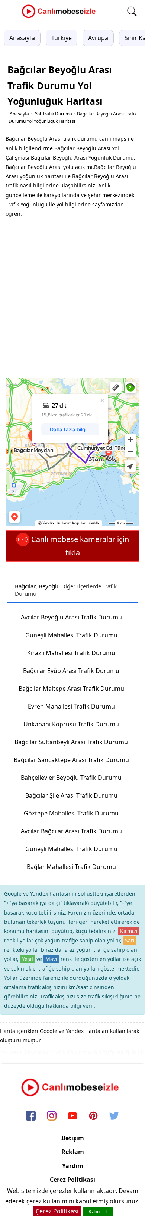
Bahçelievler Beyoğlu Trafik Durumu (71, 777)
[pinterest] (93, 1116)
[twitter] (114, 1116)
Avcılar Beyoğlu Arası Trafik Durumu (71, 617)
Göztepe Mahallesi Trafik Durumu (71, 813)
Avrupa (98, 38)
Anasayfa (22, 38)
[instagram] (52, 1116)
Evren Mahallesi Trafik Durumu (71, 706)
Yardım (72, 1166)
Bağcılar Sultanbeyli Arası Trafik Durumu (71, 742)
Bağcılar (25, 586)
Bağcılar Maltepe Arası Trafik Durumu (71, 688)
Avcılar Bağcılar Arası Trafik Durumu (71, 831)
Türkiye (61, 38)
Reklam (72, 1152)
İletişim (72, 1138)
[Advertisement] (72, 298)
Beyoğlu (49, 586)
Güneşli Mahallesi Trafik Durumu (71, 635)
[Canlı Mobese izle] (60, 17)
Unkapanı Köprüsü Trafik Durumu (71, 724)
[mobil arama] (132, 11)
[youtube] (72, 1116)
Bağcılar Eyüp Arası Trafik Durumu (71, 671)
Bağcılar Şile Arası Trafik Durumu (71, 795)
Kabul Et (97, 1211)
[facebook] (31, 1116)
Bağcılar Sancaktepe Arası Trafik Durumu (71, 760)
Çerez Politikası (72, 1179)
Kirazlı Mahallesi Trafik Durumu (71, 653)
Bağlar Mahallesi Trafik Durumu (71, 867)
